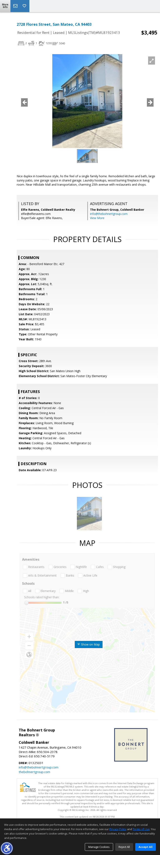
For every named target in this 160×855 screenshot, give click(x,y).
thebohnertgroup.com (34, 772)
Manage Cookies (99, 847)
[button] (6, 848)
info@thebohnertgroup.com (109, 214)
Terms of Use (141, 829)
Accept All (145, 847)
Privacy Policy (117, 829)
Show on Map (90, 644)
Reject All (124, 847)
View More (97, 218)
